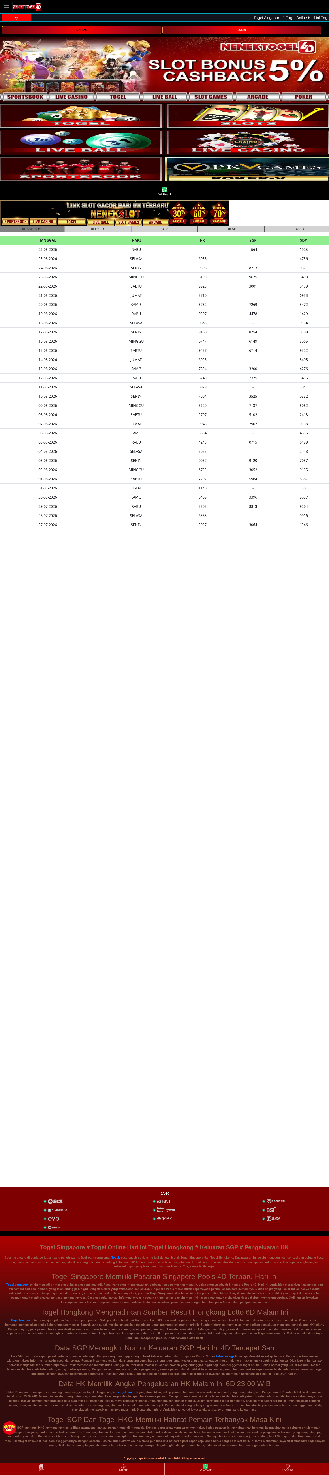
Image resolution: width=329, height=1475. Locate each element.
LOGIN (242, 30)
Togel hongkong (22, 1320)
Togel (115, 1257)
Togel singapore (17, 1284)
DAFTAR (81, 30)
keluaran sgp (225, 1356)
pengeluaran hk (127, 1392)
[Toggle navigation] (6, 7)
